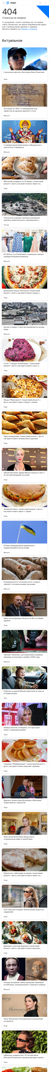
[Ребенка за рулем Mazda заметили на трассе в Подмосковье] (24, 683)
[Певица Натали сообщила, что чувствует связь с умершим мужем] (24, 720)
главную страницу (29, 29)
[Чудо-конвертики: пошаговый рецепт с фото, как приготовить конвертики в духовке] (24, 429)
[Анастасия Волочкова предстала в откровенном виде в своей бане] (24, 829)
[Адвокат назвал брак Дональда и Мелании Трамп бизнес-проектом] (24, 793)
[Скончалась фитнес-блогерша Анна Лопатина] (24, 64)
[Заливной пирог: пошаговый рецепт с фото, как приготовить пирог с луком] (24, 501)
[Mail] (7, 3)
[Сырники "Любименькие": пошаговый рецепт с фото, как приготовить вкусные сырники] (24, 756)
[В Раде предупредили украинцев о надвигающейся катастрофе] (24, 538)
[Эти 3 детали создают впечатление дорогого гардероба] (24, 902)
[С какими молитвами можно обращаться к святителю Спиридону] (24, 137)
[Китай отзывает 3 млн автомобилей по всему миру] (24, 319)
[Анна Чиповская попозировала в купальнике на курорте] (24, 1011)
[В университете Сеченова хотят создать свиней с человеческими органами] (24, 574)
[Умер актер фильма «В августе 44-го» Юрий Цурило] (24, 611)
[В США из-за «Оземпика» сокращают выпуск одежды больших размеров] (24, 246)
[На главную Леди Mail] (12, 3)
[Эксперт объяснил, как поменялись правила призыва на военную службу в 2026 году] (24, 647)
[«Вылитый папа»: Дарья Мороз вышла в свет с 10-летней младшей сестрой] (24, 465)
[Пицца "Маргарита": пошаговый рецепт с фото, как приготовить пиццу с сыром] (24, 392)
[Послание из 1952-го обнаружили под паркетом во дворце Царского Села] (24, 101)
